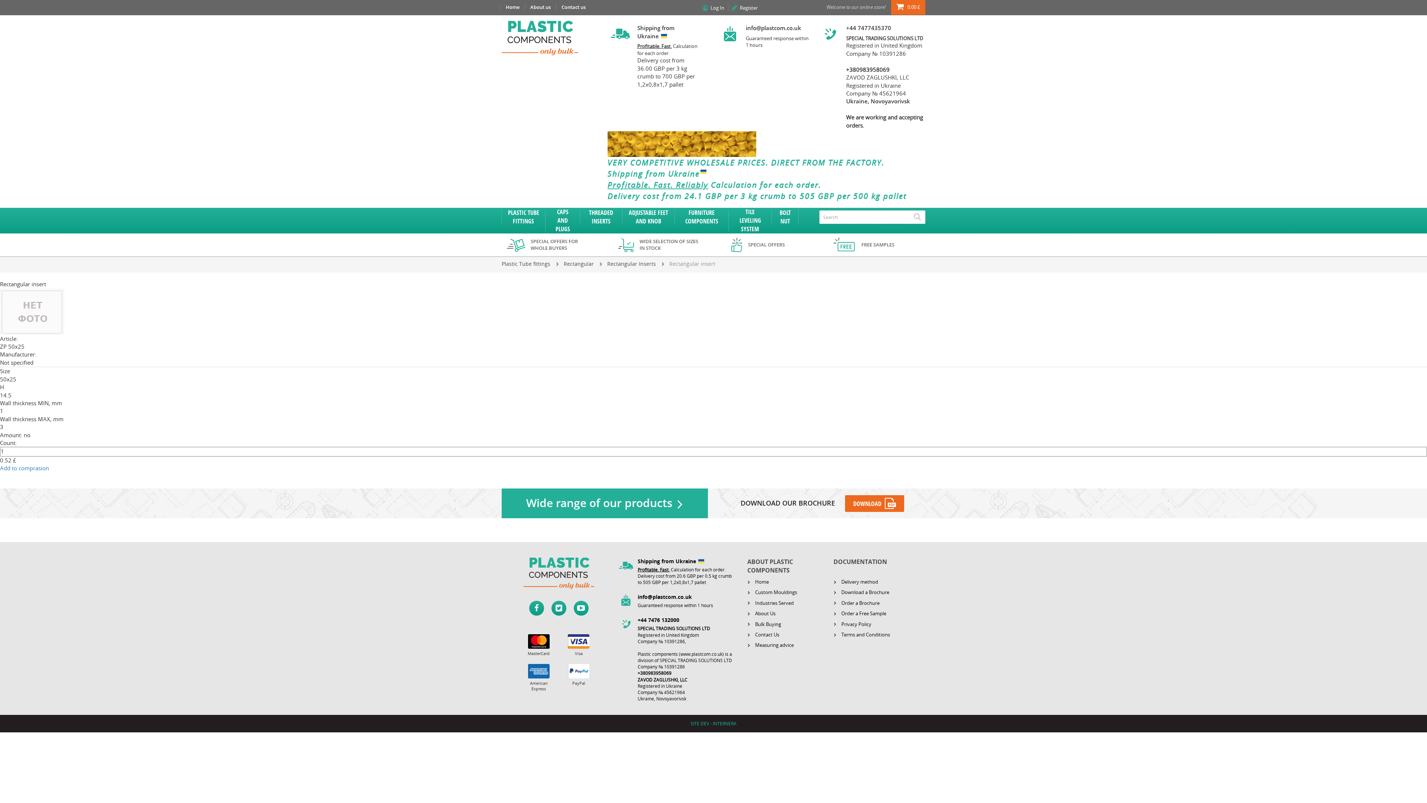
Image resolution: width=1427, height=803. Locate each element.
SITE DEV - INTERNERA (713, 723)
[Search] (917, 217)
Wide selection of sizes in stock (669, 245)
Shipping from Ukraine (654, 173)
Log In (717, 7)
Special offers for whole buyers (554, 245)
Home (513, 7)
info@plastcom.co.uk (773, 28)
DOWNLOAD (867, 504)
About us (540, 7)
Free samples (877, 244)
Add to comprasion (24, 468)
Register (749, 7)
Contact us (574, 7)
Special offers (766, 244)
